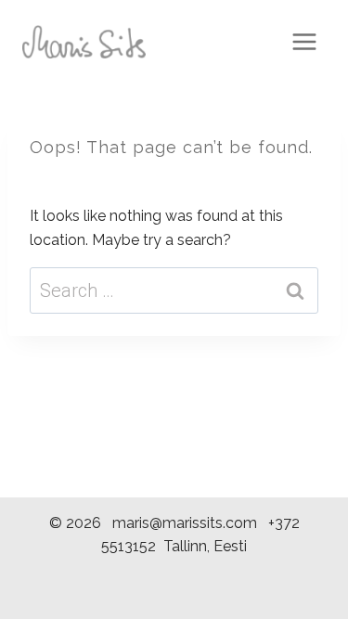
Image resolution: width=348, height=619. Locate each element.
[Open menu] (304, 41)
